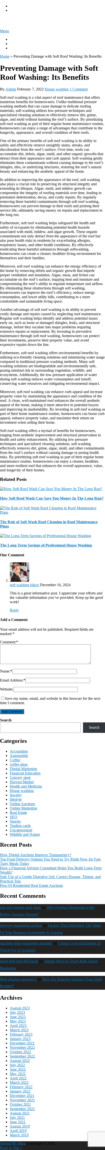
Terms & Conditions (25, 10)
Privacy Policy (21, 6)
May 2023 (18, 1021)
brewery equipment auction (21, 925)
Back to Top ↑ (11, 1148)
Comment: (9, 642)
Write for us (19, 44)
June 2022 (18, 1069)
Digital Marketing (23, 769)
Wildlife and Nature (25, 834)
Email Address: (12, 680)
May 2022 (18, 1074)
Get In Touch (20, 48)
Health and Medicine (26, 786)
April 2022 (18, 1078)
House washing (57, 89)
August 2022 (20, 1061)
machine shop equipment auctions (26, 943)
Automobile (19, 756)
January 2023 (20, 1039)
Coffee (15, 760)
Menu (4, 31)
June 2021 (18, 1122)
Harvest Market (22, 782)
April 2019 (18, 1131)
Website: (6, 689)
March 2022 (19, 1082)
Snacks (15, 821)
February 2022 (21, 1087)
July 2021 (17, 1117)
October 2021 (20, 1104)
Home (5, 56)
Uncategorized (21, 830)
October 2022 (20, 1052)
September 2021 (22, 1109)
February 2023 (21, 1034)
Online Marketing (23, 808)
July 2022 (17, 1065)
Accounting (19, 751)
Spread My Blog (20, 21)
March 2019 (19, 1135)
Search (5, 720)
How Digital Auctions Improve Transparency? (35, 855)
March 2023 (19, 1030)
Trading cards (20, 826)
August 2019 (20, 1126)
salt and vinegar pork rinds (20, 907)
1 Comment (79, 89)
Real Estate (18, 812)
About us (17, 39)
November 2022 (22, 1047)
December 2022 (22, 1043)
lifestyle (16, 799)
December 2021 (22, 1096)
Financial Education (25, 773)
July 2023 (17, 1012)
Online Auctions (22, 804)
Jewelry (16, 795)
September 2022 (22, 1056)
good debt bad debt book (19, 961)
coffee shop (19, 764)
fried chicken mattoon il (18, 979)
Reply (14, 610)
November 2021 (22, 1100)
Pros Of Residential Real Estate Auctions (31, 885)
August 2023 (20, 1008)
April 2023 (18, 1026)
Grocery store (20, 777)
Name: (6, 671)
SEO (13, 817)
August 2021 (20, 1113)
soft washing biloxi (24, 585)
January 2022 (20, 1091)
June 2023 (18, 1017)
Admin (10, 89)
